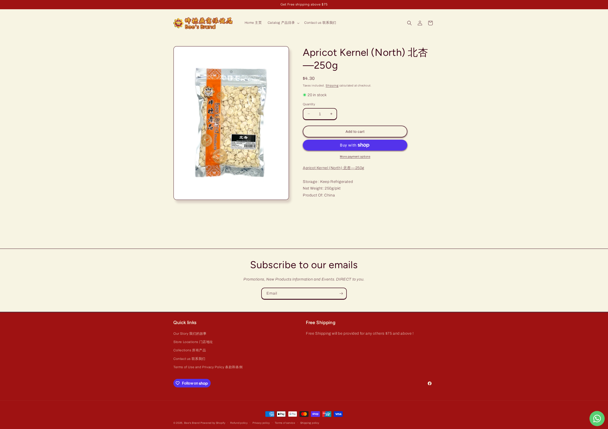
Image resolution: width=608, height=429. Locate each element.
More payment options (355, 156)
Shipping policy (309, 422)
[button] (283, 23)
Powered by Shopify (212, 422)
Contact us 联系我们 (189, 359)
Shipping (332, 85)
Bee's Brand (192, 422)
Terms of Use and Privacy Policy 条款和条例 (207, 367)
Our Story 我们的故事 (190, 333)
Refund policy (238, 422)
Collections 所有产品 (189, 350)
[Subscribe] (341, 293)
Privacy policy (261, 422)
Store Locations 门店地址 (193, 342)
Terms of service (285, 422)
